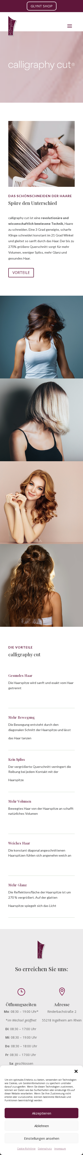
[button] (76, 1071)
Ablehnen (41, 1125)
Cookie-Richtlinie (26, 1148)
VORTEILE (21, 272)
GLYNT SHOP (42, 6)
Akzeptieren (41, 1113)
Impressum (60, 1148)
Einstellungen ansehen (41, 1138)
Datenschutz (45, 1148)
